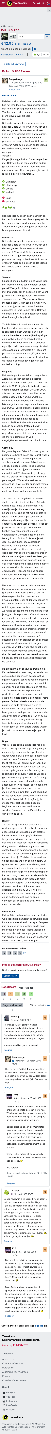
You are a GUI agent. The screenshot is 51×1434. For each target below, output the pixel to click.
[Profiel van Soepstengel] (5, 81)
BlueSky (10, 1392)
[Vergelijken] (47, 36)
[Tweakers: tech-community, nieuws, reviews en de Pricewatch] (17, 3)
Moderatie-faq (26, 987)
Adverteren (8, 1359)
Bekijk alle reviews (15, 64)
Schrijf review (10, 975)
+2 (14, 952)
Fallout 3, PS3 (10, 30)
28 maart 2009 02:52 (21, 1020)
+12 (12, 36)
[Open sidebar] (49, 9)
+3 (20, 952)
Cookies (6, 1380)
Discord (10, 1409)
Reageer (8, 1050)
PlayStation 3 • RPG (12, 54)
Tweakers (7, 1424)
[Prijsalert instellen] (34, 49)
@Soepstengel (20, 1098)
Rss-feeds (11, 1405)
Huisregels (7, 1367)
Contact (6, 1363)
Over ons (18, 1363)
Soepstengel (16, 79)
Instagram (11, 1401)
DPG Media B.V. (37, 1424)
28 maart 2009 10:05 (23, 1194)
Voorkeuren (19, 1380)
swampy (15, 1016)
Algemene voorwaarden (15, 1371)
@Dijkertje (17, 1252)
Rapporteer (15, 89)
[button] (3, 3)
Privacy (6, 1376)
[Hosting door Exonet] (15, 1345)
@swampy (20, 1061)
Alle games (8, 26)
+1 (46, 79)
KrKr (16, 1094)
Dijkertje (15, 1190)
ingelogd (39, 1325)
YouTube (10, 1396)
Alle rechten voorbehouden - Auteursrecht (23, 1427)
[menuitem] (34, 3)
